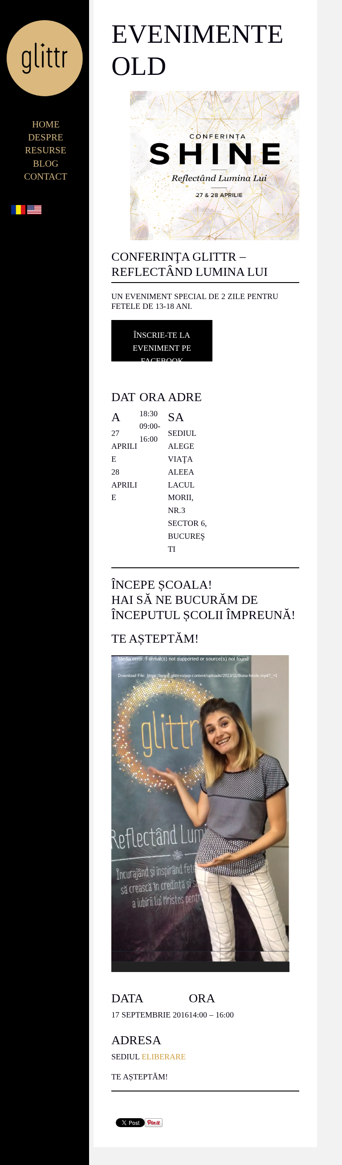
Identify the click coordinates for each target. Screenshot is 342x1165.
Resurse (45, 150)
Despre (45, 137)
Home (46, 124)
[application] (200, 813)
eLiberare (164, 1056)
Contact (45, 176)
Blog (45, 163)
